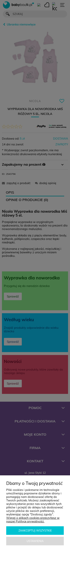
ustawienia (35, 541)
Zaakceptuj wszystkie (35, 530)
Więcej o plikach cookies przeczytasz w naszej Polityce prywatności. (33, 519)
